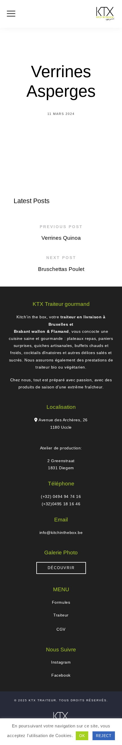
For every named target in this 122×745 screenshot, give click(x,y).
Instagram (61, 662)
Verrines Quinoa (61, 238)
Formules (61, 602)
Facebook (61, 675)
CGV (61, 629)
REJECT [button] (104, 736)
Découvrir (61, 568)
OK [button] (82, 736)
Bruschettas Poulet (61, 269)
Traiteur (61, 615)
